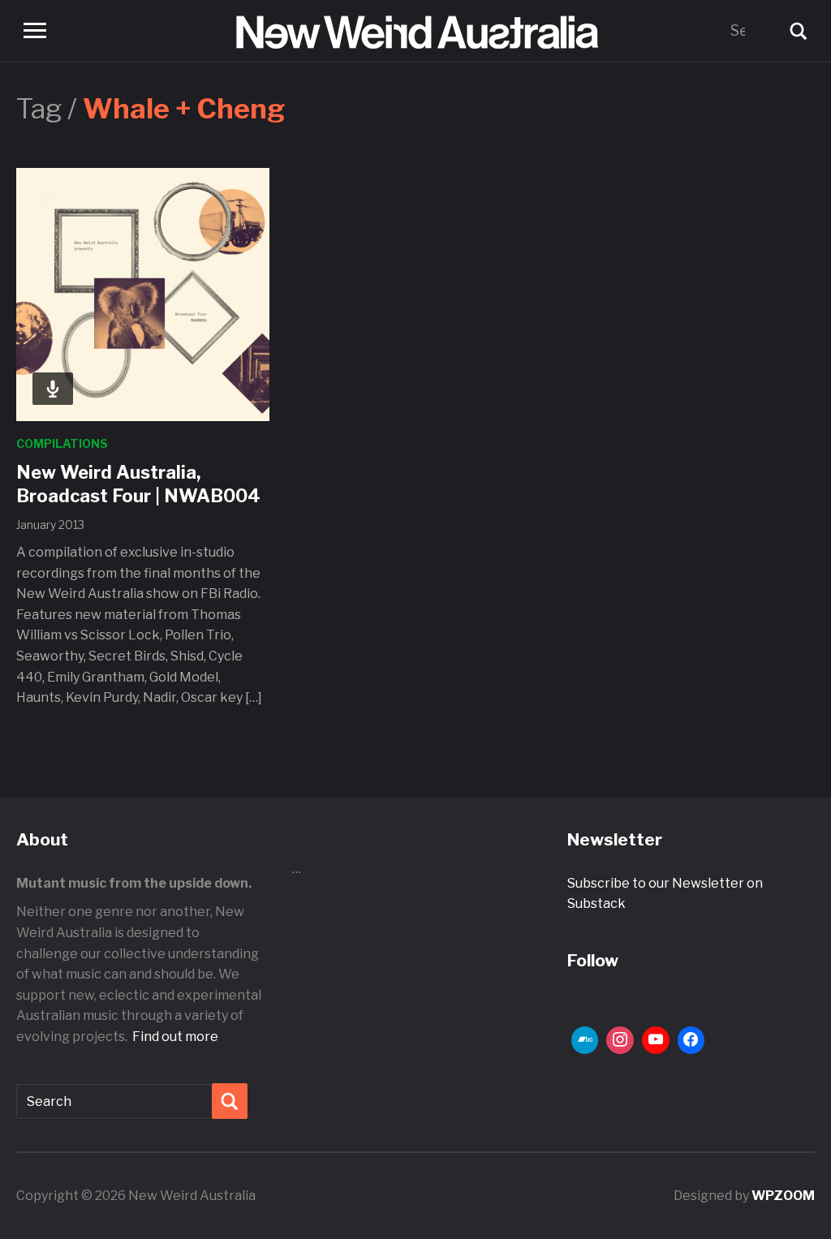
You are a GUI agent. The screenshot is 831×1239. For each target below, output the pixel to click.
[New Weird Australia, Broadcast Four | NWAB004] (142, 293)
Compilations (62, 443)
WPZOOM (783, 1195)
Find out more (175, 1036)
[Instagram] (620, 1040)
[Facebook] (691, 1040)
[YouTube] (656, 1040)
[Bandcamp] (585, 1040)
